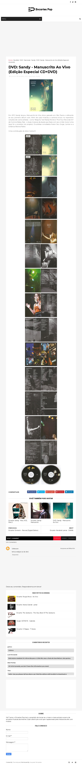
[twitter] (72, 2)
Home (10, 60)
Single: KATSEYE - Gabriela (25, 621)
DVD (21, 60)
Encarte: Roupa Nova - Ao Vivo (27, 597)
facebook (71, 538)
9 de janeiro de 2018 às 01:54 (67, 548)
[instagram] (75, 2)
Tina (9, 670)
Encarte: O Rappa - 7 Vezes (26, 629)
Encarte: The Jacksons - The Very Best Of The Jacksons (35, 613)
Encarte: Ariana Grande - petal (26, 605)
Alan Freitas (12, 662)
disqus (64, 538)
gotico (10, 647)
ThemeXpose (16, 762)
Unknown (15, 549)
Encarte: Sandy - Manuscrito (36, 521)
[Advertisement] (41, 39)
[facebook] (70, 2)
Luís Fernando (12, 654)
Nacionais (27, 60)
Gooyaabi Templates (36, 762)
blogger (57, 538)
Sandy (33, 60)
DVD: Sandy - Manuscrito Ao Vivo (61, 521)
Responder (15, 554)
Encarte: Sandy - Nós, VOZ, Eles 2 (17, 521)
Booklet (16, 60)
